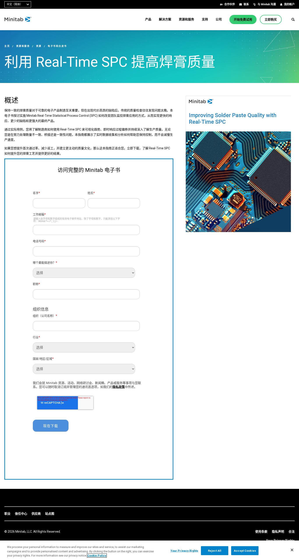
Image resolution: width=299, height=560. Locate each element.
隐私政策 (119, 387)
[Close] (292, 550)
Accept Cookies (245, 550)
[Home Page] (18, 19)
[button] (293, 19)
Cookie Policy (96, 555)
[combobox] (17, 4)
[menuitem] (148, 19)
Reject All (214, 550)
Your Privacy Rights (184, 550)
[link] (7, 513)
